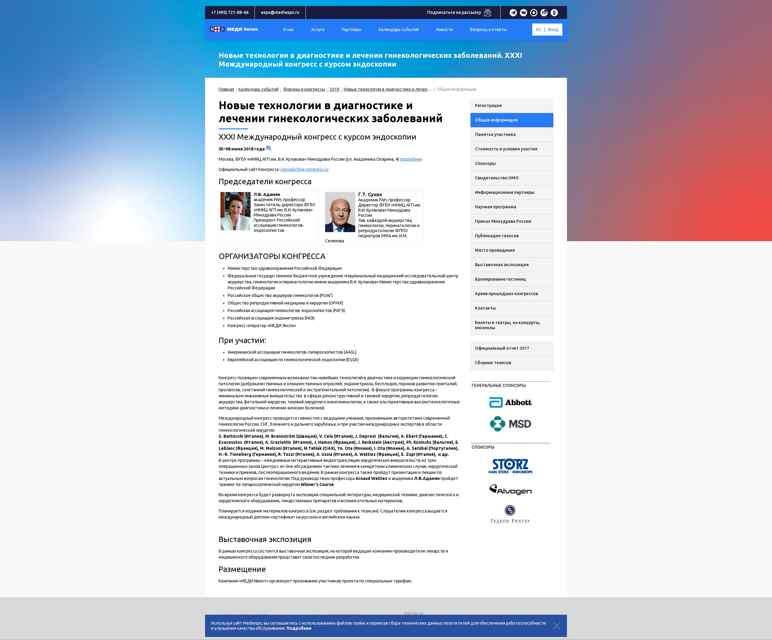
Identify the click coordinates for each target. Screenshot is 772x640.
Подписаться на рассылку (454, 12)
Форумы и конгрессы (304, 89)
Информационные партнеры (504, 192)
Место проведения (495, 250)
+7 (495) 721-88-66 (229, 12)
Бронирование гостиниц (500, 279)
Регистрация (488, 105)
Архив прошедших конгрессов (506, 293)
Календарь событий (259, 89)
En (538, 29)
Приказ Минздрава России (503, 221)
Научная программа (495, 206)
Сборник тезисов (493, 362)
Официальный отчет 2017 (502, 348)
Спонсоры (485, 163)
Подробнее (299, 628)
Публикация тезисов (497, 235)
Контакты (485, 308)
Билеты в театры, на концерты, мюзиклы (507, 325)
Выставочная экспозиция (502, 264)
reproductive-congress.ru (304, 169)
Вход (553, 29)
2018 (334, 89)
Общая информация (496, 120)
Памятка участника (495, 134)
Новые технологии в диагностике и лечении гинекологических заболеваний (388, 89)
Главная (226, 89)
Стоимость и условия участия (506, 149)
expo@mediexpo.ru (280, 12)
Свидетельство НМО (497, 177)
